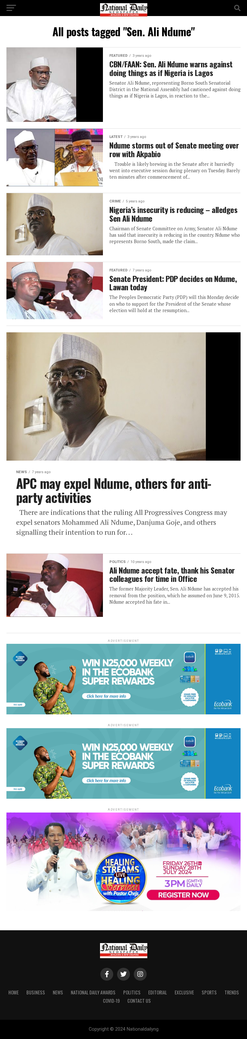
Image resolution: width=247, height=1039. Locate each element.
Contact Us (139, 1000)
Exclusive (184, 992)
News (58, 992)
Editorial (157, 992)
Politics (132, 992)
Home (13, 992)
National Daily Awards (93, 992)
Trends (231, 992)
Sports (209, 992)
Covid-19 (111, 1000)
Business (35, 992)
